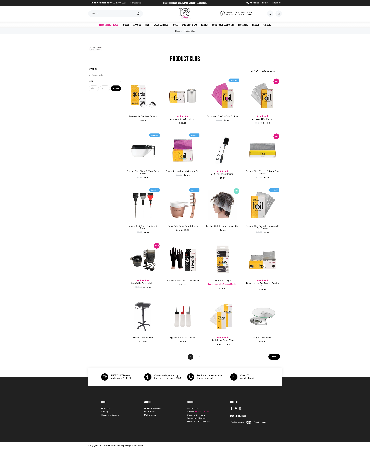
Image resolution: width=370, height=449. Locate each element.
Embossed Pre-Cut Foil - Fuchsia (222, 116)
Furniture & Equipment (223, 25)
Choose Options (183, 208)
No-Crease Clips (223, 281)
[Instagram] (240, 408)
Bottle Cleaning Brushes (222, 174)
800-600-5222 (118, 3)
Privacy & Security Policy (198, 421)
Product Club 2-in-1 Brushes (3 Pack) (143, 227)
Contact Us (135, 3)
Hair (147, 25)
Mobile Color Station (143, 338)
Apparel (137, 25)
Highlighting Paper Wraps (223, 340)
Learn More (202, 2)
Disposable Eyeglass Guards (143, 116)
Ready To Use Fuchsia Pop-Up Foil (182, 171)
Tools (175, 25)
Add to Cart (143, 98)
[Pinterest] (235, 408)
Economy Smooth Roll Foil (183, 119)
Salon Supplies (161, 25)
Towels (125, 25)
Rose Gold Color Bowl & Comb (183, 226)
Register (276, 3)
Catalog (267, 25)
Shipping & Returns (196, 415)
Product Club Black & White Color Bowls (143, 172)
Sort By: (255, 71)
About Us (105, 408)
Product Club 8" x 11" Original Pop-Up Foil (262, 172)
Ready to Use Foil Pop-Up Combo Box (262, 284)
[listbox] (270, 71)
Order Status (150, 412)
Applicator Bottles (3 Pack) (183, 338)
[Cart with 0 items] (278, 13)
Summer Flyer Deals (108, 25)
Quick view (143, 92)
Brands (255, 25)
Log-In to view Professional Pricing (222, 284)
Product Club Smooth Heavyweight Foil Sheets (262, 227)
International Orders (196, 418)
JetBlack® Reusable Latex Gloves (182, 281)
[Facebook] (231, 408)
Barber (204, 25)
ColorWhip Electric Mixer (143, 283)
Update (116, 88)
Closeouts (243, 25)
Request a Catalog (110, 415)
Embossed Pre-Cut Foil (262, 119)
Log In (265, 3)
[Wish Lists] (270, 13)
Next (274, 356)
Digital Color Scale (263, 338)
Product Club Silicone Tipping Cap (222, 226)
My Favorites (150, 415)
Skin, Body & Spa (189, 25)
